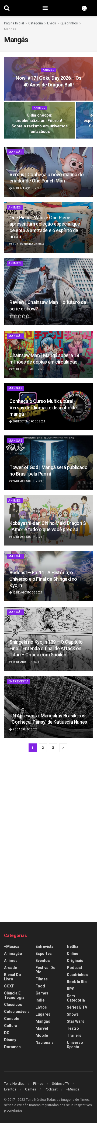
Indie (40, 1000)
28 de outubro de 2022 (28, 369)
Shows (73, 1014)
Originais (75, 960)
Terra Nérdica (14, 1084)
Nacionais (45, 1042)
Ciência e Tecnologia (14, 995)
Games (42, 993)
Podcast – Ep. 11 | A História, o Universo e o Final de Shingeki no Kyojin (43, 579)
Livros (51, 23)
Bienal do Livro (12, 977)
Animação (13, 953)
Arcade (10, 967)
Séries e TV (77, 1007)
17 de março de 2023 (26, 188)
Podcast (74, 967)
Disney (10, 1040)
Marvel (42, 1028)
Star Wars (75, 1021)
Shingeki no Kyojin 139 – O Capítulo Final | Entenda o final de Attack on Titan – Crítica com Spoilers (45, 648)
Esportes (44, 953)
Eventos (43, 960)
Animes (48, 70)
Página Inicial (14, 23)
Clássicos (13, 1004)
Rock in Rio (77, 982)
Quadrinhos (69, 23)
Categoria (35, 23)
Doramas (12, 1047)
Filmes (42, 979)
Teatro (73, 1028)
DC (6, 1033)
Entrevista (18, 681)
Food (40, 986)
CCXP (9, 986)
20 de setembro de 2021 (28, 421)
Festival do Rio (46, 969)
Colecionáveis (17, 1011)
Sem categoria (76, 998)
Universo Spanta (75, 1044)
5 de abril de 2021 (24, 729)
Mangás (10, 29)
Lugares (43, 1014)
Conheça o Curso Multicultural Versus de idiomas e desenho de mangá (43, 407)
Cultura (10, 1025)
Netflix (72, 946)
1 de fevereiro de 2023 (28, 243)
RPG (71, 989)
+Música (11, 946)
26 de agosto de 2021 (27, 481)
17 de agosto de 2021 (27, 536)
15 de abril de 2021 (25, 661)
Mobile (42, 1035)
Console (11, 1018)
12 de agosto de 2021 (27, 592)
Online (72, 953)
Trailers (74, 1035)
